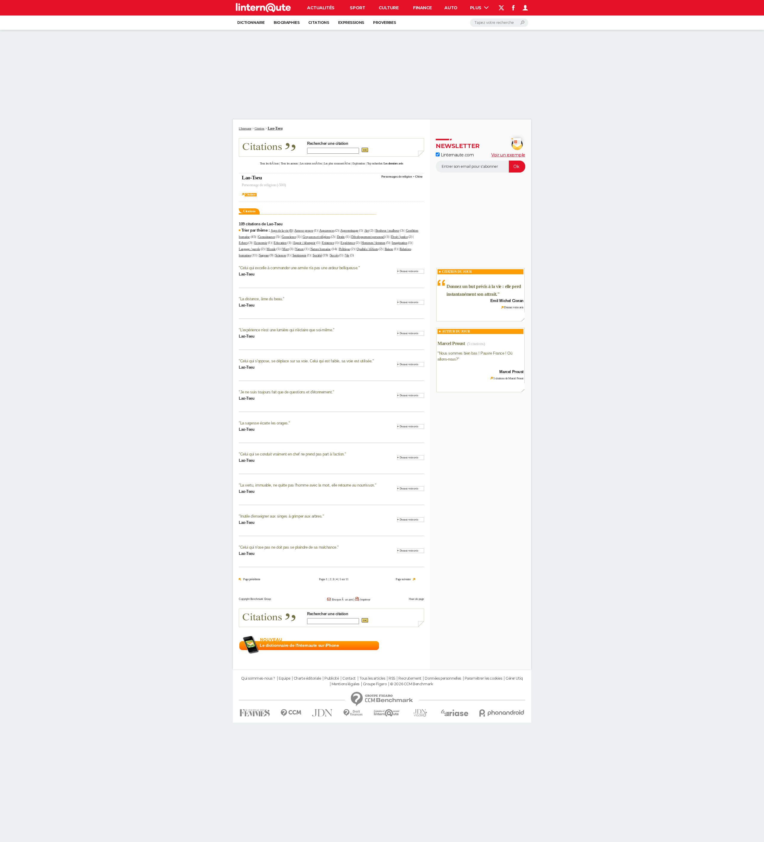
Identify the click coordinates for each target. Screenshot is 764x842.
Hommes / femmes (373, 242)
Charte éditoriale (307, 678)
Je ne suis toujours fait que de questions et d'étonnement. (286, 392)
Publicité (331, 678)
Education (280, 242)
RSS (392, 678)
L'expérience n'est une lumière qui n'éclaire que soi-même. (286, 330)
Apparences (326, 230)
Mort (285, 249)
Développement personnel (367, 236)
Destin (341, 236)
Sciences (280, 255)
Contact (349, 678)
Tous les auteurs (289, 163)
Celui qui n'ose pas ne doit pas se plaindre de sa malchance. (289, 547)
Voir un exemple (508, 155)
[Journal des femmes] (255, 713)
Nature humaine (320, 249)
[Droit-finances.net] (353, 713)
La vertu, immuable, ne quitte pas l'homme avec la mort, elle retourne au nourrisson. (307, 485)
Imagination (399, 242)
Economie (260, 242)
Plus (476, 7)
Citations (318, 22)
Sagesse (264, 255)
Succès (334, 255)
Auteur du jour (456, 331)
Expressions (351, 22)
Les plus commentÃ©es (337, 163)
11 (347, 579)
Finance (422, 7)
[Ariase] (454, 712)
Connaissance (266, 236)
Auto (450, 7)
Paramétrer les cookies (483, 678)
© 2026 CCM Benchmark (411, 684)
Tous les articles (372, 678)
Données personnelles (443, 678)
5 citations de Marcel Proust (508, 378)
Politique (344, 249)
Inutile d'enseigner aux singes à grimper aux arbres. (281, 516)
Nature (299, 249)
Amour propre (304, 230)
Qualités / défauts (367, 249)
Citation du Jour (457, 271)
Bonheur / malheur (387, 230)
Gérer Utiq (514, 678)
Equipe (284, 678)
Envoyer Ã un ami (342, 599)
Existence (328, 242)
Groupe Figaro (375, 684)
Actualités (321, 7)
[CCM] (291, 713)
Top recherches (375, 163)
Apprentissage (349, 230)
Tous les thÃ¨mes (269, 163)
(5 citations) (476, 343)
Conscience (289, 236)
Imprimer (365, 599)
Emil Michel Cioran (506, 300)
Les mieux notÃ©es (311, 163)
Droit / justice (399, 236)
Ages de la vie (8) (282, 230)
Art (367, 230)
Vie (347, 255)
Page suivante (403, 579)
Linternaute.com (457, 155)
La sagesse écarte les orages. (264, 423)
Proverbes (384, 22)
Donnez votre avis (409, 271)
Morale (271, 249)
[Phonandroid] (501, 713)
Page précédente (251, 579)
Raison (389, 249)
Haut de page (416, 599)
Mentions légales (345, 684)
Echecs (243, 242)
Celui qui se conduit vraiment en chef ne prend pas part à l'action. (292, 454)
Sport (357, 7)
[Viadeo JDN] (420, 713)
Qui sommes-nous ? (258, 678)
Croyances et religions (316, 236)
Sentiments (299, 255)
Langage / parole (249, 249)
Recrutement (409, 678)
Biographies (286, 22)
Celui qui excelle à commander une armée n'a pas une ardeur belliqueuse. (299, 268)
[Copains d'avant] (387, 713)
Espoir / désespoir (304, 242)
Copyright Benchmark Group (255, 599)
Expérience (348, 242)
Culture (389, 7)
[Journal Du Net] (322, 713)
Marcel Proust (451, 343)
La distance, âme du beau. (261, 299)
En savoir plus (411, 645)
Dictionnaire (251, 22)
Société (317, 255)
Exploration (358, 163)
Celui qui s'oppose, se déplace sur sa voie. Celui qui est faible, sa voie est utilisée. (306, 361)
